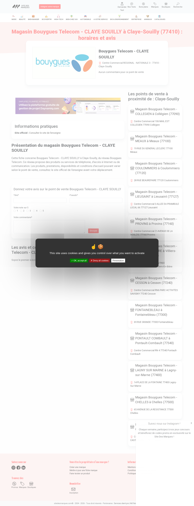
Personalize (118, 260)
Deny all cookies (100, 260)
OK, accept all (80, 260)
